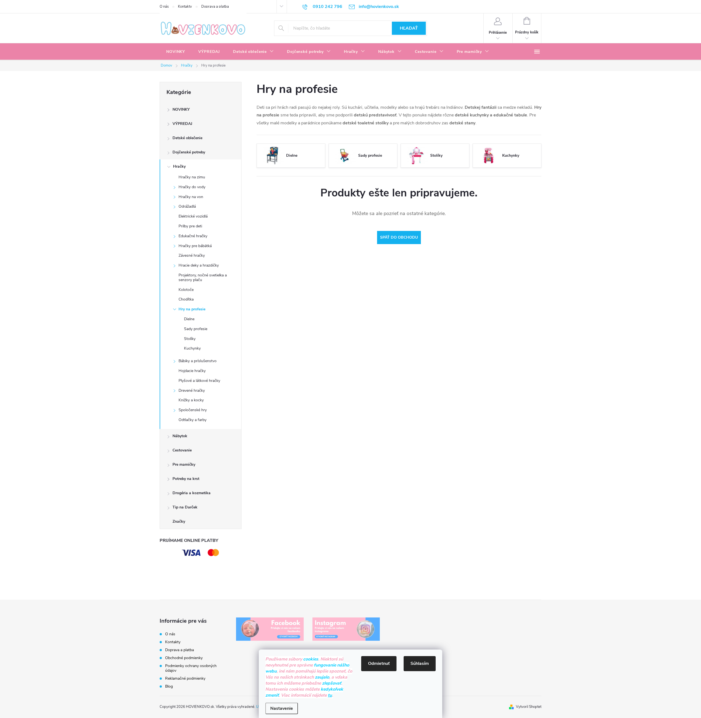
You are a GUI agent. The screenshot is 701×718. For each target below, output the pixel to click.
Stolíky (190, 338)
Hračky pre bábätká (195, 245)
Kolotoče (186, 289)
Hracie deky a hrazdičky (199, 265)
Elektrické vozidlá (193, 216)
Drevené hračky (192, 390)
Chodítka (186, 299)
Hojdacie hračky (192, 370)
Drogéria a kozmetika (192, 493)
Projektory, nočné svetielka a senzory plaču (203, 277)
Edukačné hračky (193, 236)
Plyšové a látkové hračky (199, 380)
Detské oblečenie (187, 138)
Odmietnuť (379, 663)
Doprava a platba (215, 6)
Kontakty (185, 6)
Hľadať (409, 28)
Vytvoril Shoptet (528, 706)
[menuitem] (176, 51)
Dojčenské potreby (189, 152)
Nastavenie (281, 708)
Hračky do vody (192, 187)
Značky (179, 521)
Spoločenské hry (193, 410)
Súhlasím (419, 663)
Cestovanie (182, 450)
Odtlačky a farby (192, 419)
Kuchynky (192, 348)
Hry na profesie (192, 309)
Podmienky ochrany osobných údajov (191, 668)
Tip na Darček (185, 507)
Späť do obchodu (399, 237)
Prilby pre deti (190, 226)
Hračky (179, 166)
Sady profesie (195, 328)
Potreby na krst (186, 478)
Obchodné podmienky (184, 657)
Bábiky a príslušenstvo (198, 361)
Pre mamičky (184, 464)
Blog (169, 686)
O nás (164, 6)
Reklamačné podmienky (185, 678)
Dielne (189, 319)
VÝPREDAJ (182, 123)
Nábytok (180, 436)
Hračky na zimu (192, 177)
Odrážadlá (187, 206)
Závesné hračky (192, 255)
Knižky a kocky (191, 400)
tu (330, 695)
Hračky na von (191, 196)
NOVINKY (181, 109)
